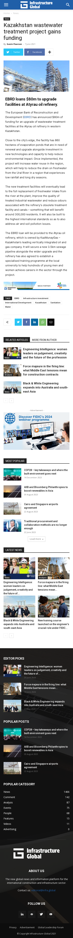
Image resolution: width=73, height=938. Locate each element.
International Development (18, 302)
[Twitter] (18, 322)
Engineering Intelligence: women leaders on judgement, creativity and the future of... (45, 670)
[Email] (50, 322)
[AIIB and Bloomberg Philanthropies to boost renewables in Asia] (12, 491)
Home (7, 13)
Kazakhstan (41, 302)
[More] (49, 52)
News (16, 13)
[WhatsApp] (42, 322)
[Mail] (31, 914)
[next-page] (11, 400)
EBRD (27, 117)
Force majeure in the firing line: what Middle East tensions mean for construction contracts (45, 370)
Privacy (12, 927)
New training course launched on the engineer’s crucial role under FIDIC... (53, 624)
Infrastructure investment (35, 298)
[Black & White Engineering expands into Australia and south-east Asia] (12, 387)
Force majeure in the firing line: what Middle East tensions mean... (53, 586)
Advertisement (27, 927)
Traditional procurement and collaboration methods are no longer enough (45, 525)
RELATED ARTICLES (17, 340)
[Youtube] (50, 914)
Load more (35, 538)
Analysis (8, 375)
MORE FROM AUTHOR (44, 340)
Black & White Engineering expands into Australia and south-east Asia (45, 387)
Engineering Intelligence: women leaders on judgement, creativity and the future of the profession (45, 353)
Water (8, 306)
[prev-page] (6, 400)
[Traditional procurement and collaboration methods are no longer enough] (12, 525)
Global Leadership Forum (51, 927)
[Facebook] (26, 322)
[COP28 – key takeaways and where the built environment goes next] (12, 474)
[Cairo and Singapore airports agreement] (12, 508)
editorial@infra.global (43, 890)
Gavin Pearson (14, 44)
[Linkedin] (34, 322)
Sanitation (55, 302)
